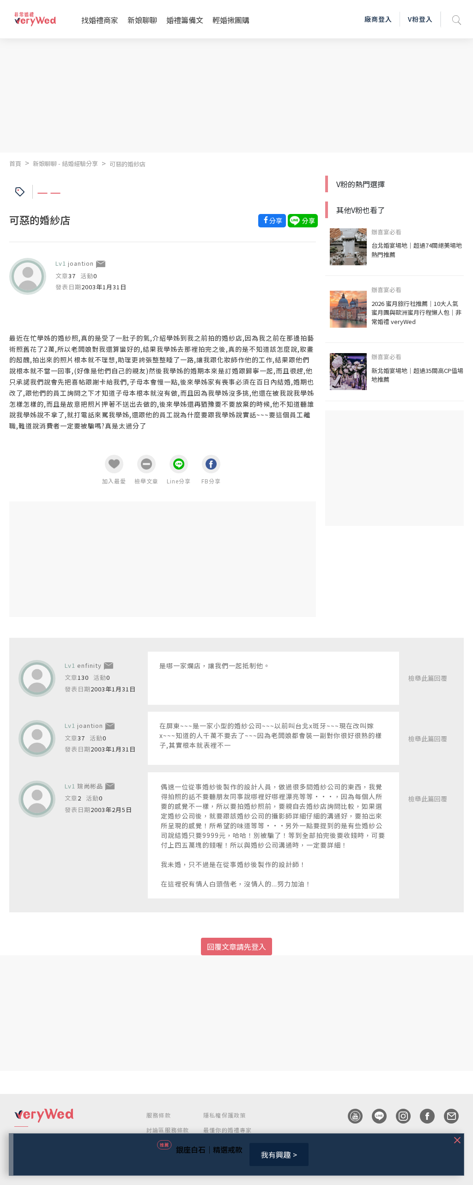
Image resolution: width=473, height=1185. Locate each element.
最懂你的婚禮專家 (227, 1130)
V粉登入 (420, 19)
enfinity (89, 665)
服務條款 (158, 1115)
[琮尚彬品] (37, 799)
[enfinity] (37, 678)
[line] (375, 1116)
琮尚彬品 (90, 786)
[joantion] (28, 276)
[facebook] (423, 1116)
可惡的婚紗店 (127, 163)
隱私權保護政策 (224, 1115)
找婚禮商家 (99, 19)
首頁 (15, 163)
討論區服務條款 (167, 1130)
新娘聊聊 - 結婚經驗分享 (65, 163)
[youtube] (351, 1116)
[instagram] (399, 1116)
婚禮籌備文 (184, 19)
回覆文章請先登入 (236, 946)
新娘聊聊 (142, 19)
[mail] (447, 1116)
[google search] (456, 19)
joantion (81, 263)
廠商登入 (378, 19)
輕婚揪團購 (230, 19)
